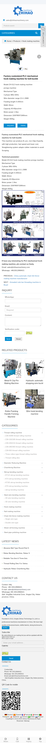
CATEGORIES (8, 33)
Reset (18, 339)
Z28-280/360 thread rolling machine (19, 447)
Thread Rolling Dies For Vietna (15, 563)
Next (39, 57)
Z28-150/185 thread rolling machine (19, 439)
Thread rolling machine (13, 433)
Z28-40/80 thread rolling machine (18, 436)
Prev (7, 57)
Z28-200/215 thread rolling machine (19, 443)
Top (40, 741)
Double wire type (11, 523)
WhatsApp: (9, 297)
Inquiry (28, 741)
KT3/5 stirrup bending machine (17, 482)
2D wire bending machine (15, 498)
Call (17, 741)
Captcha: (5, 646)
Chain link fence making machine (17, 516)
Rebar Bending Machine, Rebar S (17, 553)
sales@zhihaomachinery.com (17, 20)
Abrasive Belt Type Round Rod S (16, 548)
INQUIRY (10, 126)
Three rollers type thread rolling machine (21, 454)
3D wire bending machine (15, 502)
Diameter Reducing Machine (15, 463)
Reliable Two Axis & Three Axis (15, 558)
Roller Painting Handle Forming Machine (11, 414)
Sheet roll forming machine (14, 528)
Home (9, 41)
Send (8, 339)
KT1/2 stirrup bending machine (17, 475)
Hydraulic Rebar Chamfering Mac (16, 569)
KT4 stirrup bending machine (16, 479)
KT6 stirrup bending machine (16, 486)
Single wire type (11, 519)
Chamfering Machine (12, 467)
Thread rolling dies (12, 458)
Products (17, 41)
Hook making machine (30, 41)
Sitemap (26, 721)
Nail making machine (12, 511)
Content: (8, 315)
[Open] (43, 37)
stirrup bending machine (14, 490)
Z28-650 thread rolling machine (17, 450)
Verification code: (12, 329)
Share (5, 741)
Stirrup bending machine (13, 472)
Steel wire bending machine (15, 495)
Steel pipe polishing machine (15, 532)
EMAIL (23, 126)
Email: (7, 306)
